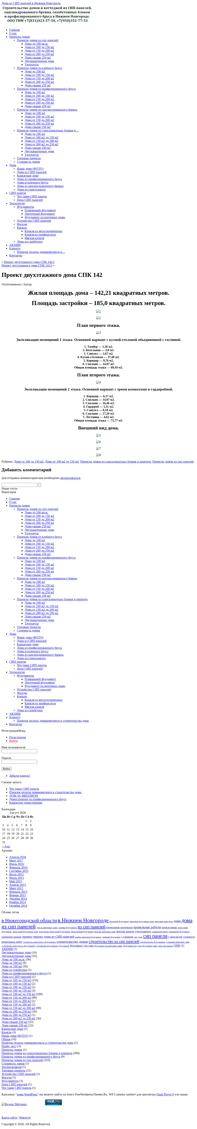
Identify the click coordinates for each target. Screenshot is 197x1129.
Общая (6, 1039)
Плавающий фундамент (40, 210)
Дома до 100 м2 (35, 71)
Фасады (22, 224)
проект (27, 936)
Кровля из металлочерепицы (43, 231)
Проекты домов (19, 36)
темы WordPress (27, 1094)
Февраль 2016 (18, 867)
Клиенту (15, 248)
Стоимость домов (28, 161)
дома (177, 921)
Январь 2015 (17, 895)
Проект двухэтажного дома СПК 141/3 (27, 265)
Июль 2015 (16, 874)
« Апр (6, 846)
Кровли (22, 227)
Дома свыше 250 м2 (38, 57)
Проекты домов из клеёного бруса (39, 68)
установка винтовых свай (177, 942)
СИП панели (17, 193)
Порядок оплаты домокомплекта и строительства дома (53, 720)
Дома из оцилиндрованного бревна (40, 186)
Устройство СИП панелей (34, 220)
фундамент (64, 946)
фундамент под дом (132, 946)
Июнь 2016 (16, 864)
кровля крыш (169, 927)
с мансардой (175, 936)
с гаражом (127, 936)
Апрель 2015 (17, 884)
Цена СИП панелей (30, 200)
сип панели (155, 936)
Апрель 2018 (17, 857)
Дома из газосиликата (31, 189)
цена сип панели (165, 946)
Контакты (15, 255)
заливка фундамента (67, 928)
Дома (12, 165)
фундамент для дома (82, 945)
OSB (177, 945)
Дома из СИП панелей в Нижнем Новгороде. (31, 3)
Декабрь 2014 (18, 898)
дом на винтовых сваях (47, 928)
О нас (13, 33)
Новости (25, 1117)
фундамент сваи (149, 946)
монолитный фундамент (82, 932)
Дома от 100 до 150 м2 (39, 47)
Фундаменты (25, 206)
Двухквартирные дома (39, 61)
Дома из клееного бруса (32, 182)
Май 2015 (15, 881)
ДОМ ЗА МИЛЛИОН (23, 795)
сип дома (138, 937)
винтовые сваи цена (164, 921)
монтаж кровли (125, 931)
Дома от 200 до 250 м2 (39, 54)
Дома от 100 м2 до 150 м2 (41, 137)
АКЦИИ (15, 245)
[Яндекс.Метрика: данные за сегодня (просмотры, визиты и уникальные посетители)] (14, 1104)
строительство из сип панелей (114, 941)
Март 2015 (16, 888)
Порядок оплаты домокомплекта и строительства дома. (45, 792)
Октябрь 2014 (18, 905)
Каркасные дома (27, 175)
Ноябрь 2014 (17, 902)
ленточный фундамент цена (25, 932)
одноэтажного (143, 931)
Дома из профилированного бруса (39, 179)
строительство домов (72, 942)
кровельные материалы (119, 927)
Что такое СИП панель (32, 196)
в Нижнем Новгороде (83, 920)
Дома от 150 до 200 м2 (39, 50)
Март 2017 (16, 860)
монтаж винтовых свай (104, 932)
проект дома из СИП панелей (53, 936)
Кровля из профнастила (40, 234)
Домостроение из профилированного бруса (37, 799)
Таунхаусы (32, 64)
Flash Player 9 (165, 1094)
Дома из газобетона (30, 241)
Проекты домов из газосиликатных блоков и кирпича (115, 461)
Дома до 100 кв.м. (36, 43)
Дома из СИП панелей (32, 172)
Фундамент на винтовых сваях (45, 217)
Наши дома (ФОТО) (30, 168)
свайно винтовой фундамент (88, 937)
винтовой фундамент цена (142, 921)
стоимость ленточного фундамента (39, 942)
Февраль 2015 (18, 891)
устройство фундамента (47, 946)
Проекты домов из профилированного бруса (46, 88)
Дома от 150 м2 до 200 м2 (41, 140)
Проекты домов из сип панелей (37, 40)
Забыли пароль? (19, 775)
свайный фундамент (111, 937)
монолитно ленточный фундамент (54, 932)
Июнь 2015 (16, 877)
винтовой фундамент (119, 921)
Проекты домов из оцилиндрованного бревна (47, 109)
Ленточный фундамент (40, 213)
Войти (13, 740)
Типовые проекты (29, 158)
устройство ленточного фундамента (18, 946)
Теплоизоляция (12, 1067)
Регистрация (17, 737)
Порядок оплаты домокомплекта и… (41, 252)
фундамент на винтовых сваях (108, 946)
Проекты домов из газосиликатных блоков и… (48, 130)
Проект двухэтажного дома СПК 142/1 (29, 262)
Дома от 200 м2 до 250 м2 (41, 144)
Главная (14, 29)
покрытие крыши (12, 936)
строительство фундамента (152, 942)
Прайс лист (9, 1046)
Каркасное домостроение (25, 802)
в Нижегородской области (29, 920)
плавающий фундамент (179, 932)
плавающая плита (160, 932)
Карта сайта (9, 1117)
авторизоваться (70, 478)
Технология (17, 203)
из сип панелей (91, 926)
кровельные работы (147, 927)
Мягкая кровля (34, 238)
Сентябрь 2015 (18, 871)
